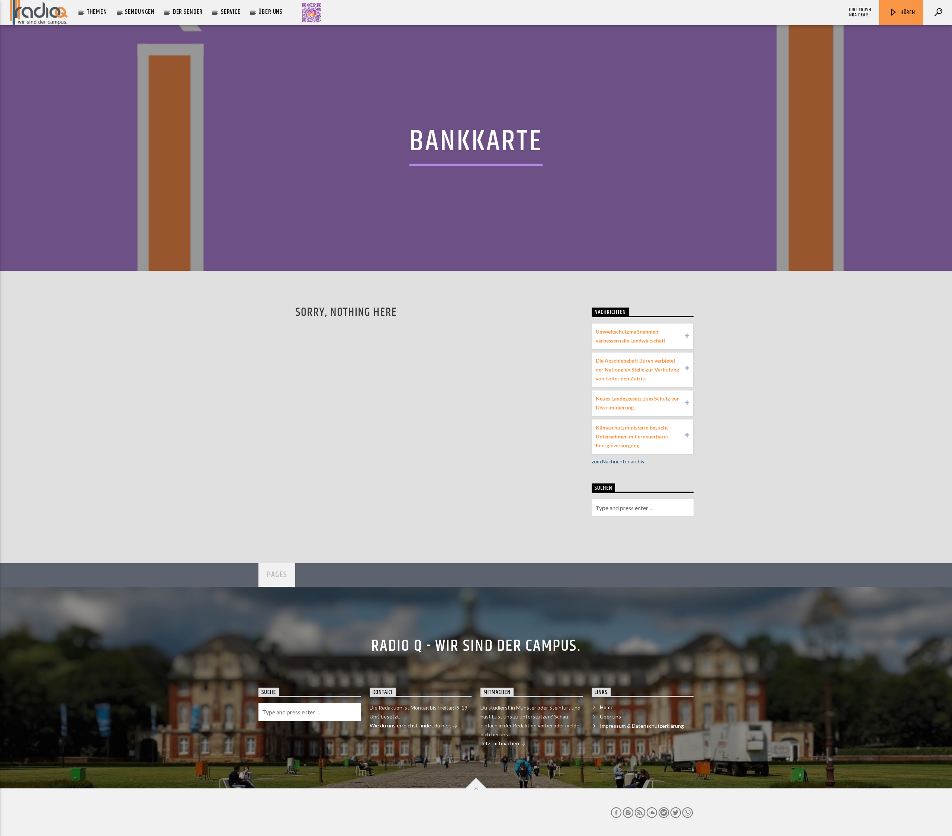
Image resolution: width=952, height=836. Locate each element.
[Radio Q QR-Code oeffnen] (311, 12)
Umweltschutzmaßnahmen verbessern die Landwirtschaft (630, 336)
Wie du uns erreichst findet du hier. (411, 725)
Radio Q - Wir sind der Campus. (476, 646)
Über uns (270, 12)
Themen (97, 12)
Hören (907, 12)
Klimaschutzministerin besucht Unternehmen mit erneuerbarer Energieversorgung (632, 436)
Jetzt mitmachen (500, 743)
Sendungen (140, 12)
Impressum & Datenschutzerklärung (642, 726)
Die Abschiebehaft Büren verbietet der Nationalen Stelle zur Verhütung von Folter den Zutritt (637, 369)
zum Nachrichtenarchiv (618, 461)
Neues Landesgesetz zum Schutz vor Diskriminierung (637, 403)
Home (607, 707)
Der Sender (188, 12)
